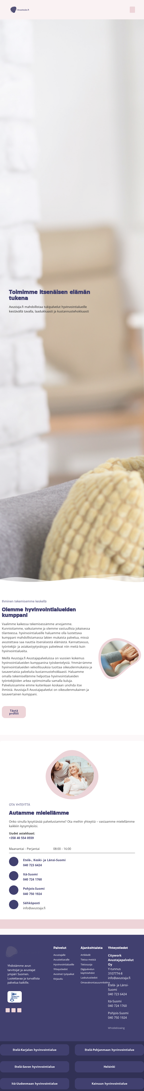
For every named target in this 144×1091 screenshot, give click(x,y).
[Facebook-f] (8, 1010)
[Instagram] (13, 1010)
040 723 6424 (32, 865)
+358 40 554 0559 (21, 838)
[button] (132, 10)
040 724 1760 (32, 879)
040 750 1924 (32, 894)
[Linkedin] (19, 1010)
